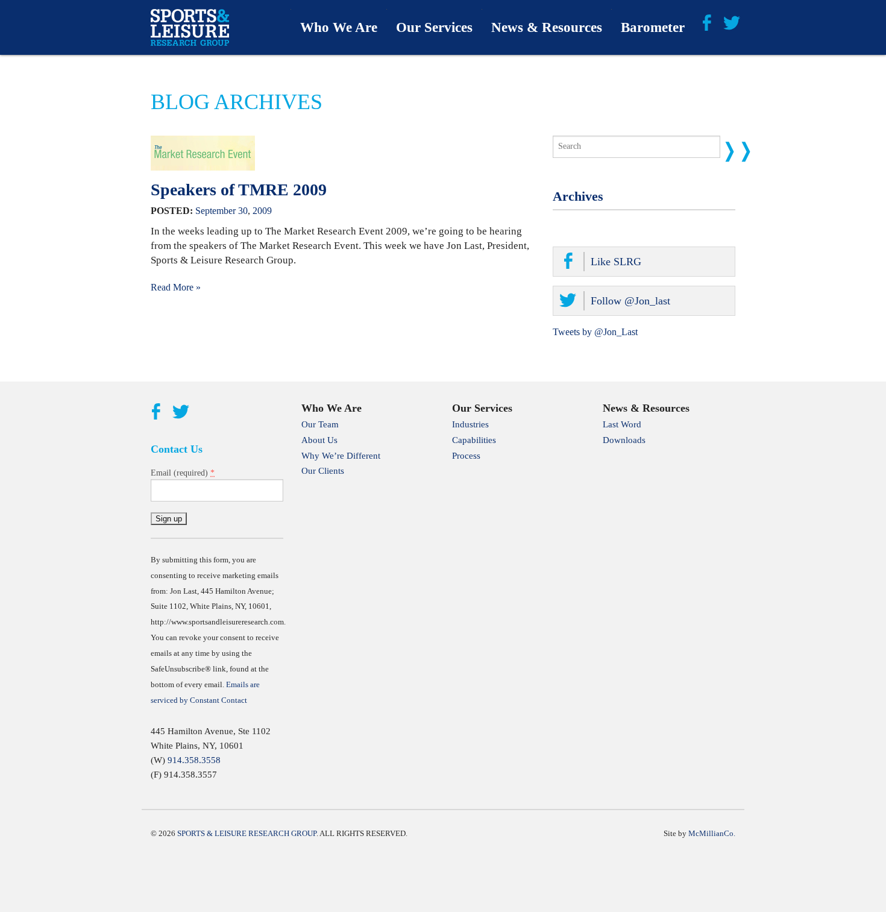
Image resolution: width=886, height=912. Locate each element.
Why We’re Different (340, 456)
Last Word (622, 424)
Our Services (434, 27)
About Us (319, 440)
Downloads (624, 440)
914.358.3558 (194, 760)
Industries (470, 424)
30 (243, 211)
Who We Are (338, 27)
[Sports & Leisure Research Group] (190, 27)
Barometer (653, 27)
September (215, 211)
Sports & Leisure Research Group (246, 833)
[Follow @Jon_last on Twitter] (731, 21)
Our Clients (322, 471)
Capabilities (474, 440)
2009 (262, 211)
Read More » (176, 287)
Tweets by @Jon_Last (595, 332)
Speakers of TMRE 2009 (239, 189)
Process (466, 456)
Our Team (320, 424)
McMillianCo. (711, 833)
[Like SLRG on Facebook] (706, 21)
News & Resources (546, 27)
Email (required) (183, 472)
